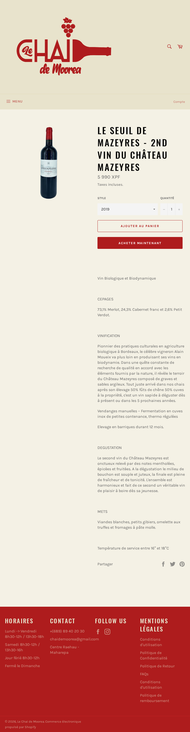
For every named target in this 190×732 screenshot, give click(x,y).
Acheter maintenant (140, 243)
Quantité (167, 198)
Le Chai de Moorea (30, 721)
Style (101, 198)
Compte (179, 102)
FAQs (144, 674)
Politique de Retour (157, 666)
